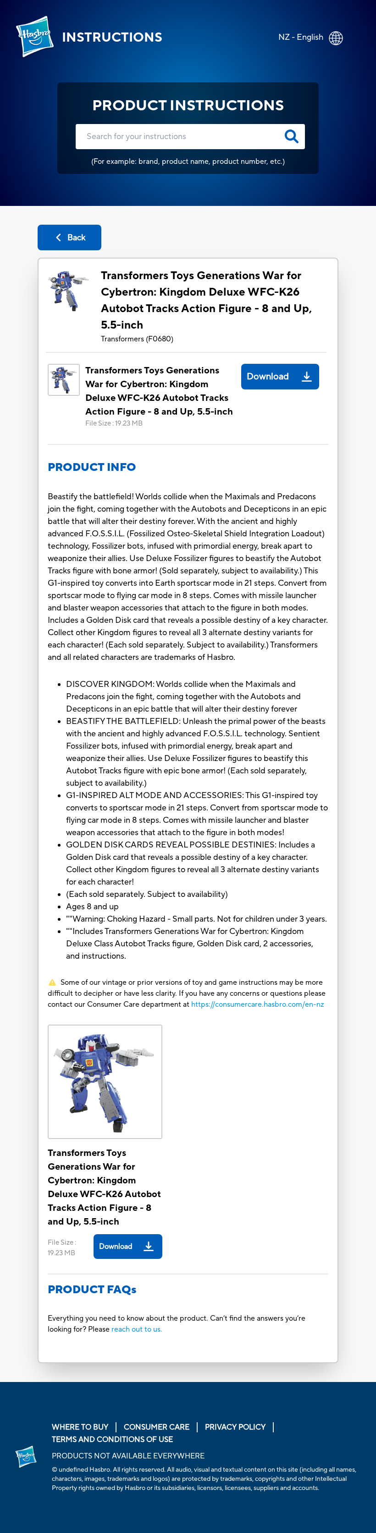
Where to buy (80, 1427)
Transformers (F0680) (137, 339)
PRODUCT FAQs (92, 1290)
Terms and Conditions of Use (112, 1439)
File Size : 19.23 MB (114, 423)
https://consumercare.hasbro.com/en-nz (257, 1004)
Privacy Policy (235, 1427)
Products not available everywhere (128, 1456)
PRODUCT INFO (92, 467)
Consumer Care (156, 1427)
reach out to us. (136, 1329)
